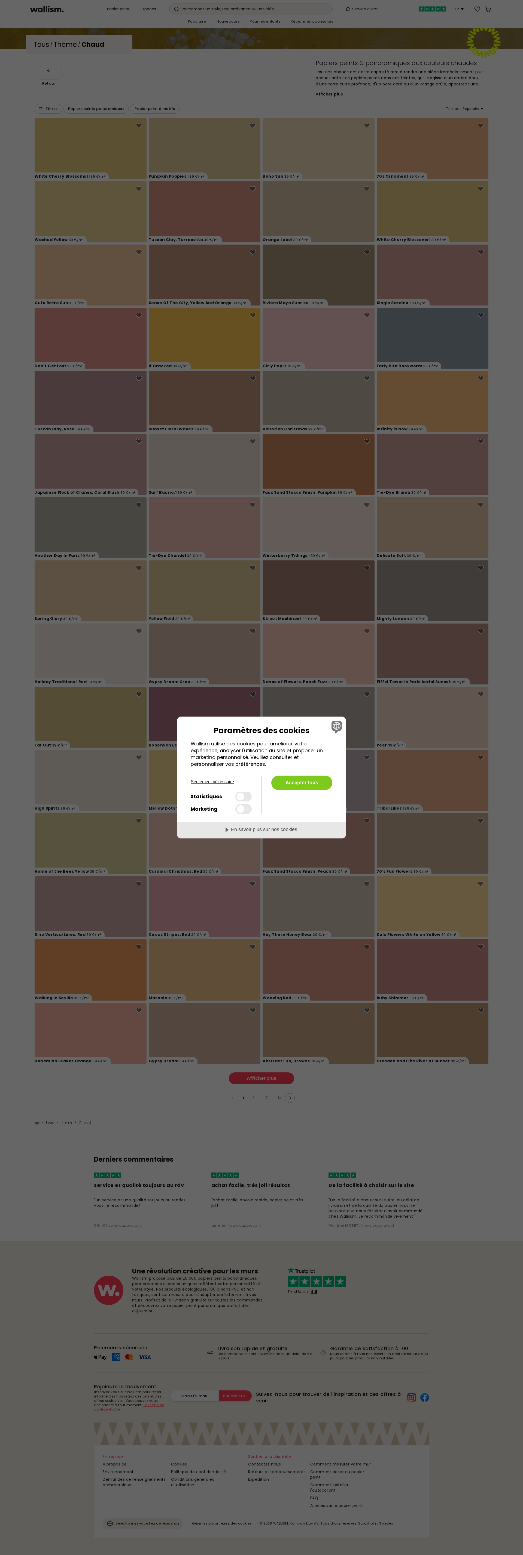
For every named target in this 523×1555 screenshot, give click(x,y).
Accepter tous (301, 782)
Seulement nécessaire (212, 781)
